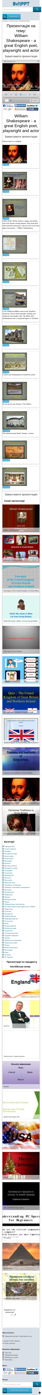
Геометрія (8, 873)
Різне (7, 923)
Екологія (8, 878)
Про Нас (8, 1353)
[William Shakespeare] (21, 518)
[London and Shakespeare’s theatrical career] (14, 362)
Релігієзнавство (10, 926)
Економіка (8, 880)
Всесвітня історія (11, 868)
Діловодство (9, 875)
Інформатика (10, 846)
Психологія (9, 921)
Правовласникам (11, 1355)
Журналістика (10, 882)
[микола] (21, 1014)
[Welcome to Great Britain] (21, 549)
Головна (5, 21)
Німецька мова (10, 899)
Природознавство (11, 919)
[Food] (21, 1166)
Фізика (7, 945)
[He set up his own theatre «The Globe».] (14, 391)
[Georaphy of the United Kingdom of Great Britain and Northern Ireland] (21, 579)
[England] (21, 984)
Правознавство (10, 916)
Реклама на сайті (11, 1357)
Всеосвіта (8, 1360)
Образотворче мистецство (15, 904)
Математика (9, 892)
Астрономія (9, 858)
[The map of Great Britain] (21, 640)
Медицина (8, 895)
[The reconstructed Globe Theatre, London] (14, 420)
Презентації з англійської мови (19, 21)
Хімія (6, 952)
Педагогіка (9, 909)
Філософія (8, 950)
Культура (8, 890)
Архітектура (9, 856)
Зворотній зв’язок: (18, 1336)
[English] (21, 1075)
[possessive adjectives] (21, 1287)
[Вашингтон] (21, 1256)
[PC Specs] (21, 1226)
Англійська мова (11, 854)
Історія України (10, 849)
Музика (7, 897)
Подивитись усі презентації (9, 1311)
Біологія (8, 863)
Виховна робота (11, 866)
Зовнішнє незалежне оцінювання (17, 887)
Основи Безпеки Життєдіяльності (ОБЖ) (20, 907)
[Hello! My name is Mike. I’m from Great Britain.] (21, 609)
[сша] (21, 1135)
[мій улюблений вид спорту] (21, 1196)
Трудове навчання (11, 935)
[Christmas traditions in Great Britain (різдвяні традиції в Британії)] (21, 822)
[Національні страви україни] (21, 1044)
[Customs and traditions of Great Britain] (21, 761)
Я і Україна (9, 957)
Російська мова (10, 928)
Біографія (8, 861)
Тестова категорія (11, 933)
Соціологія (9, 931)
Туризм (7, 938)
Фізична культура (11, 947)
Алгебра (8, 851)
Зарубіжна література (13, 885)
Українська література (13, 940)
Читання (8, 955)
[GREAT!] (21, 670)
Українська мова (11, 943)
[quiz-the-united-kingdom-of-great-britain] (21, 700)
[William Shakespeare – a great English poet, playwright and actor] (21, 791)
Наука (7, 902)
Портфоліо (9, 914)
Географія (8, 870)
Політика (8, 911)
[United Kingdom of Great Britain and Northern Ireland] (21, 731)
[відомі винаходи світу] (21, 1105)
